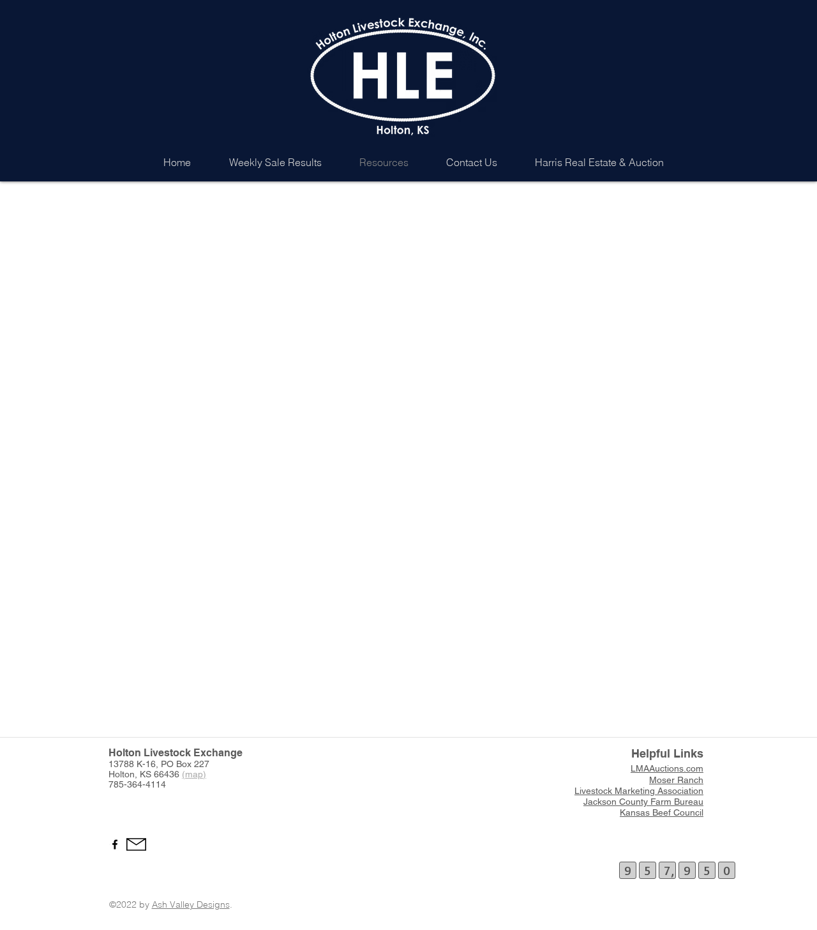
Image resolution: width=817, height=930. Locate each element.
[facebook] (115, 844)
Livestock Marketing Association (638, 791)
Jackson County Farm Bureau (643, 802)
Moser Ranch (676, 780)
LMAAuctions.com (667, 768)
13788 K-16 (132, 764)
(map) (194, 774)
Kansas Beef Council (661, 812)
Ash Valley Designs (191, 904)
